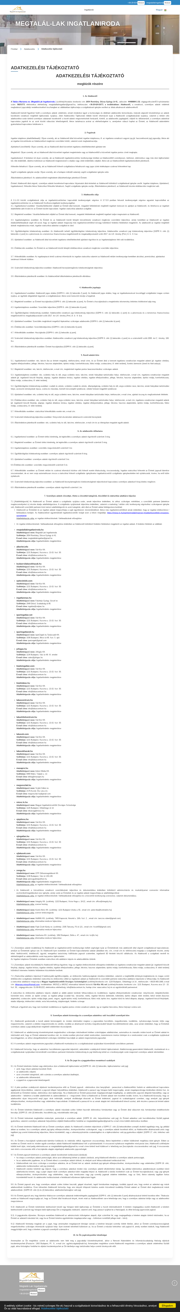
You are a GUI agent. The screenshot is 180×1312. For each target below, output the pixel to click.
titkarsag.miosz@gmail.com (27, 984)
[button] (89, 10)
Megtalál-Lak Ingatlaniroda (33, 1286)
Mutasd (141, 3)
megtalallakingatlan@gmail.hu (62, 104)
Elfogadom (167, 1305)
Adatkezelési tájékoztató (54, 1308)
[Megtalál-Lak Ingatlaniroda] (17, 9)
